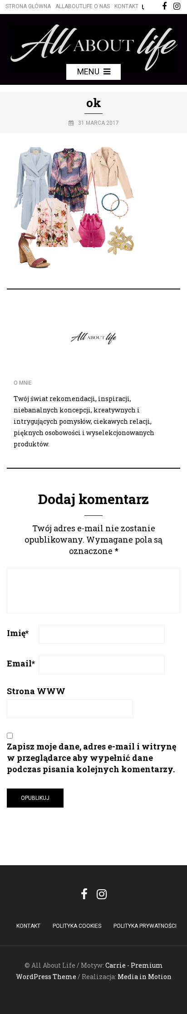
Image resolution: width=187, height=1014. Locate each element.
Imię (18, 632)
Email (21, 663)
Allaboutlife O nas (82, 6)
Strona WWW (36, 691)
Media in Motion (145, 976)
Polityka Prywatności (145, 926)
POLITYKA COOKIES (77, 926)
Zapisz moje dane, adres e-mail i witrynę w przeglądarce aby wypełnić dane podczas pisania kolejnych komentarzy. (91, 757)
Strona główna (28, 6)
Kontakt (126, 6)
